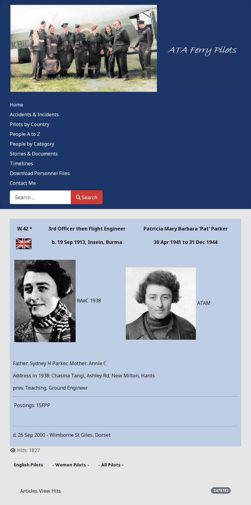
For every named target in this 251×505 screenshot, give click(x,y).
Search (89, 197)
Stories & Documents (34, 153)
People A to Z (25, 134)
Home (16, 104)
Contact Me (23, 183)
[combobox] (40, 197)
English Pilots (28, 465)
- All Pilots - (111, 465)
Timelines (21, 163)
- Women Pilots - (70, 465)
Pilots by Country (29, 124)
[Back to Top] (240, 493)
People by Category (32, 143)
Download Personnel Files (40, 173)
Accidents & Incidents (34, 114)
